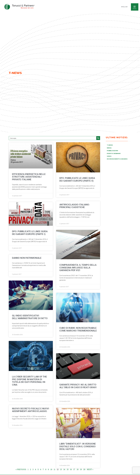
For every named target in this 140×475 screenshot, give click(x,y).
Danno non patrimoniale (26, 258)
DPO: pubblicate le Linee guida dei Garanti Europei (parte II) (77, 179)
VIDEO (109, 156)
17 (74, 469)
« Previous (21, 469)
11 (54, 469)
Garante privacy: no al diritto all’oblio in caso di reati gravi (77, 386)
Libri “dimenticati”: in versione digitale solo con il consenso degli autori (77, 446)
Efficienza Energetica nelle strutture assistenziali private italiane (29, 177)
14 (64, 469)
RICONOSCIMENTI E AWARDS (117, 159)
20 (84, 469)
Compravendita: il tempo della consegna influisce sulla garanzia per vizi (77, 268)
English (124, 6)
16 (71, 469)
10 (51, 469)
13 (61, 469)
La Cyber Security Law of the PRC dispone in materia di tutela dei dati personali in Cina (29, 380)
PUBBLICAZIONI (112, 150)
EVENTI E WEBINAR (114, 153)
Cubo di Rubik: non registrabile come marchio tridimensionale (78, 329)
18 (77, 469)
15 (67, 469)
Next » (90, 469)
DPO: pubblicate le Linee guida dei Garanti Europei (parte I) (30, 232)
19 (81, 469)
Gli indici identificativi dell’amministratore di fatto (30, 317)
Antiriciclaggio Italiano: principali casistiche (74, 206)
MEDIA (109, 148)
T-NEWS (110, 145)
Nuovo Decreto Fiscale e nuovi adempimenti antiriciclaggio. (30, 410)
